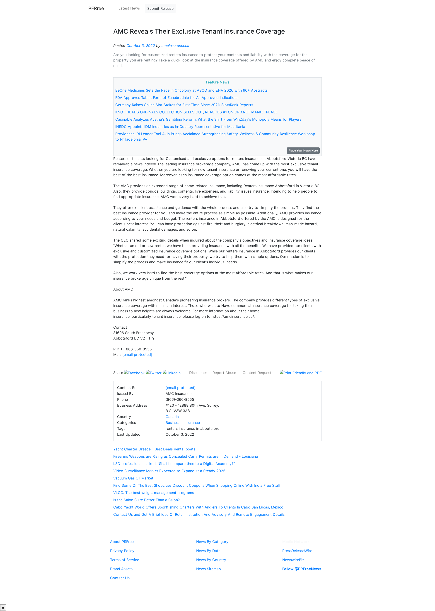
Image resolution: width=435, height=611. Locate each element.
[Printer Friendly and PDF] (301, 372)
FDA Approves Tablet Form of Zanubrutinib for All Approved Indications (176, 97)
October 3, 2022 (140, 45)
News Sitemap (208, 569)
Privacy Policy (122, 550)
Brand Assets (121, 569)
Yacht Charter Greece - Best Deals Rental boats (154, 449)
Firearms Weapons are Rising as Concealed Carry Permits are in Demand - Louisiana (185, 456)
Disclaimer (198, 372)
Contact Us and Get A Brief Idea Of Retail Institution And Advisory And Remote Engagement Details (199, 514)
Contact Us (120, 578)
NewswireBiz (293, 559)
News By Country (211, 559)
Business (173, 422)
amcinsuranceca (175, 45)
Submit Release (160, 8)
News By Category (212, 541)
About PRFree (122, 541)
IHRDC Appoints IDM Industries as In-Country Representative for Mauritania (180, 126)
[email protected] (137, 354)
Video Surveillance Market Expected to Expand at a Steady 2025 (169, 471)
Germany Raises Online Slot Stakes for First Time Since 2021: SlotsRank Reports (184, 105)
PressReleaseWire (297, 550)
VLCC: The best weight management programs (153, 492)
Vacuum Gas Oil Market (133, 478)
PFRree (96, 8)
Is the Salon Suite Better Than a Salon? (146, 500)
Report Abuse (224, 372)
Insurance (192, 422)
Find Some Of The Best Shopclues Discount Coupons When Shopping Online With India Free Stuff (196, 485)
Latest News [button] (129, 8)
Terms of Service (124, 559)
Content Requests (258, 372)
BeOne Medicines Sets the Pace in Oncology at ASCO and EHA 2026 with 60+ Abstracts (191, 90)
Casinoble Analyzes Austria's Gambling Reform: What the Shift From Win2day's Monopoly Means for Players (208, 119)
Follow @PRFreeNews (301, 569)
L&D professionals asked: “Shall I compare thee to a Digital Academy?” (174, 463)
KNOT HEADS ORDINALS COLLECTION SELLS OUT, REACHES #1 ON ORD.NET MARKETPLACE (196, 112)
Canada (172, 416)
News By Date (208, 550)
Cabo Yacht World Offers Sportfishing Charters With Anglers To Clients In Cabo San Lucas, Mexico (198, 507)
